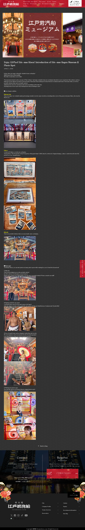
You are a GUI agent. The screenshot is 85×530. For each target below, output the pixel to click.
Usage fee (26, 3)
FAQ (39, 3)
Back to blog (43, 446)
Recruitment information (49, 3)
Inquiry (25, 5)
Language (61, 3)
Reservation (45, 513)
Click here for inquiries (22, 472)
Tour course (42, 1)
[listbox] (64, 4)
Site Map (65, 513)
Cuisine (54, 1)
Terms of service (46, 510)
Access (49, 1)
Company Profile (46, 506)
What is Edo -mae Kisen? (30, 1)
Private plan (33, 3)
